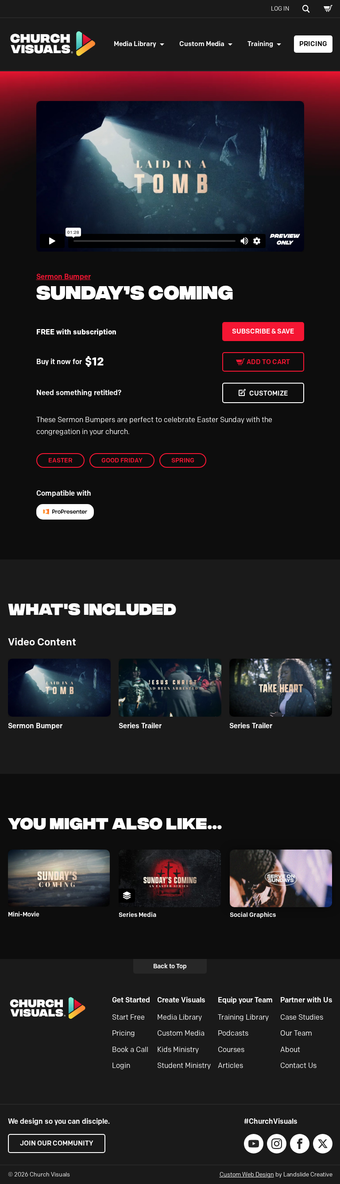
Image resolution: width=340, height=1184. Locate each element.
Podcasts (233, 1033)
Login (121, 1065)
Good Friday (122, 460)
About (290, 1049)
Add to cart (268, 362)
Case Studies (301, 1017)
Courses (231, 1049)
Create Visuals (181, 1000)
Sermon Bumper (63, 276)
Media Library (135, 44)
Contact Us (298, 1065)
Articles (230, 1065)
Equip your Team (245, 1000)
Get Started (131, 1000)
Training (260, 44)
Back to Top (170, 966)
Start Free (128, 1017)
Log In (280, 8)
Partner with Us (306, 1000)
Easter (60, 460)
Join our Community (56, 1143)
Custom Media (201, 44)
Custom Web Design (247, 1174)
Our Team (296, 1033)
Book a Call (130, 1049)
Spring (182, 460)
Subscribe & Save (263, 331)
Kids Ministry (178, 1049)
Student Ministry (184, 1065)
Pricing (313, 44)
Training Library (243, 1017)
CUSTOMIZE (268, 393)
